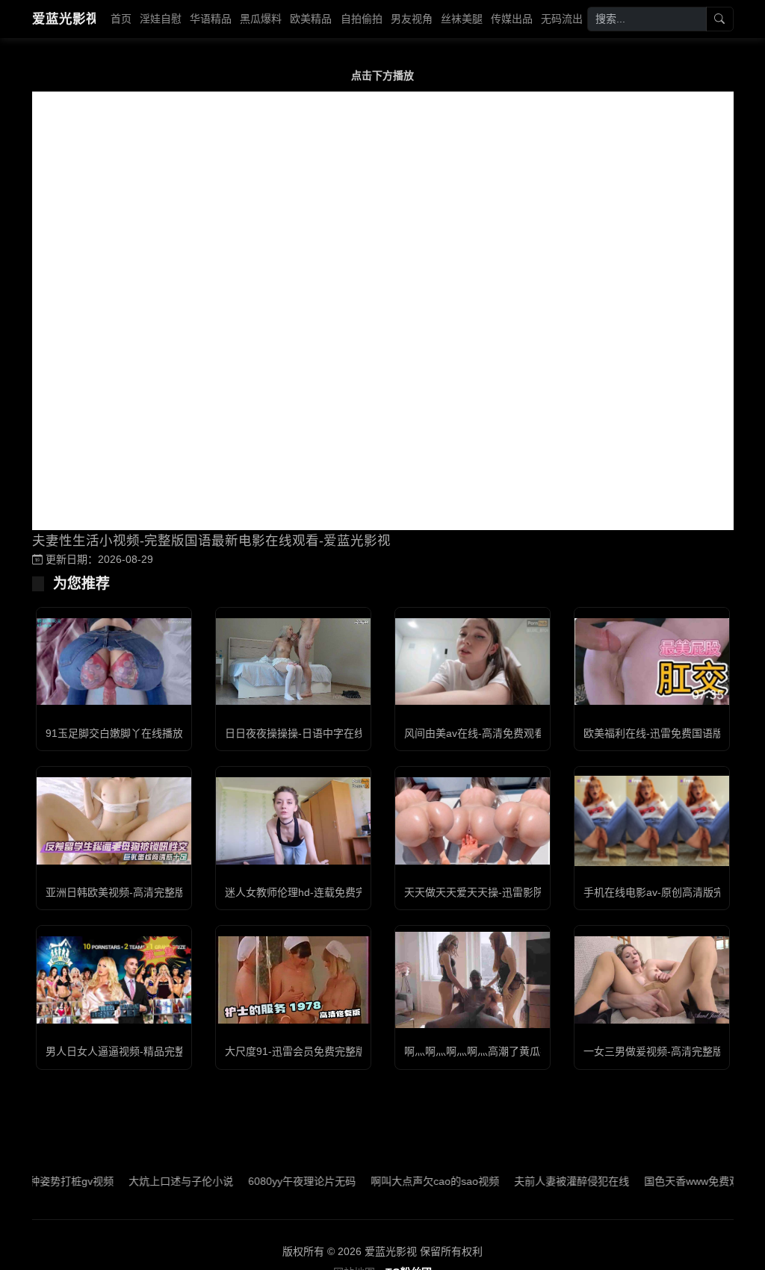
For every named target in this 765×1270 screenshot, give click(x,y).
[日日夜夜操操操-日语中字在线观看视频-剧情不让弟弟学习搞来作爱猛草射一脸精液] (293, 661)
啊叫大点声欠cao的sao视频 (405, 1181)
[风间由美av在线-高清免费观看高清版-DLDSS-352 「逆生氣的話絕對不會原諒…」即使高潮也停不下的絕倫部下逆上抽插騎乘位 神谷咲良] (472, 661)
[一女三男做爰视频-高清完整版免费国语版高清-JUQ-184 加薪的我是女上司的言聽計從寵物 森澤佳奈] (651, 979)
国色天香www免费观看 (667, 1181)
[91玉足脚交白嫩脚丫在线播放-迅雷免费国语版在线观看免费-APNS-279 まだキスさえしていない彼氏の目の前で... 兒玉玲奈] (114, 661)
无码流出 (562, 19)
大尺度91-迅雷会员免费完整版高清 (306, 1051)
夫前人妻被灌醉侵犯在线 (541, 1181)
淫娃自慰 (161, 19)
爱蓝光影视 (64, 18)
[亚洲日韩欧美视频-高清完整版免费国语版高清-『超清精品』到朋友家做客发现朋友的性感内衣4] (114, 820)
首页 (121, 19)
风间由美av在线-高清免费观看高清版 (490, 733)
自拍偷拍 (361, 19)
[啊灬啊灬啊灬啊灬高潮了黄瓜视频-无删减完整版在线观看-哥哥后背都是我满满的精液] (472, 980)
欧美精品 (311, 19)
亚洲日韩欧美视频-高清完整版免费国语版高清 (152, 892)
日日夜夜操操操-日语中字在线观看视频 (315, 733)
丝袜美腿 (462, 19)
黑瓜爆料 (261, 19)
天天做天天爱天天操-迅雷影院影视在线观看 (505, 892)
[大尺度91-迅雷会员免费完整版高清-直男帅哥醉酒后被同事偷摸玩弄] (293, 979)
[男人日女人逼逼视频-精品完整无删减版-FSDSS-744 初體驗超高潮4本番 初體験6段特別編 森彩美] (114, 979)
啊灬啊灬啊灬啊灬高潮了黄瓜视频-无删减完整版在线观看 (536, 1051)
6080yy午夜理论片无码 (272, 1181)
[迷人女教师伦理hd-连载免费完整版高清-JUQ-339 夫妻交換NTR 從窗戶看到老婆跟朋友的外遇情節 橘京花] (293, 820)
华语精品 (211, 19)
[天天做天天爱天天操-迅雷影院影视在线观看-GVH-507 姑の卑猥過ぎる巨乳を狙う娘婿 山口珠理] (472, 820)
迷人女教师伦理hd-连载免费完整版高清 (316, 892)
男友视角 (412, 19)
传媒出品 (512, 19)
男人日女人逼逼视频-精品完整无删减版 (136, 1051)
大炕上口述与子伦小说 (151, 1181)
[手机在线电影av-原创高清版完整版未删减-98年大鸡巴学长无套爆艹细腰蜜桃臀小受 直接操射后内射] (651, 821)
